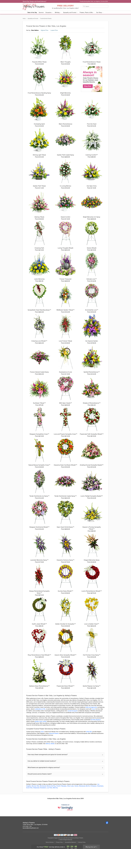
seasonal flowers (54, 733)
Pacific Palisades (61, 786)
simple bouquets (72, 711)
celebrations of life (40, 709)
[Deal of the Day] (92, 79)
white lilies (89, 731)
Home (24, 18)
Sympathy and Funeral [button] (70, 12)
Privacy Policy (59, 842)
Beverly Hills (35, 786)
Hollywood (36, 788)
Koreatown (43, 788)
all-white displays (96, 719)
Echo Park (29, 788)
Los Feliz (49, 788)
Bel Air (88, 786)
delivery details (50, 743)
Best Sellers (35, 30)
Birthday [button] (57, 12)
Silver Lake (70, 786)
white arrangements (91, 707)
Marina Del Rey (51, 786)
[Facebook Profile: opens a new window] (107, 822)
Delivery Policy (81, 842)
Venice (76, 786)
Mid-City (55, 788)
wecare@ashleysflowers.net (30, 828)
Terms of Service (50, 842)
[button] (126, 841)
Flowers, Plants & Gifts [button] (86, 12)
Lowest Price (54, 30)
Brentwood (43, 786)
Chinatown (93, 786)
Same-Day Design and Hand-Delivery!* (35, 1)
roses (93, 709)
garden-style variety (40, 721)
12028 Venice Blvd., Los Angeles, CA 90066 (35, 824)
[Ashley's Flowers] (35, 7)
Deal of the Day (32, 12)
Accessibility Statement (70, 842)
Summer (41, 12)
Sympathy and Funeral (33, 18)
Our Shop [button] (99, 12)
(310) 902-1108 (27, 826)
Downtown (100, 786)
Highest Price (44, 30)
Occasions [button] (48, 12)
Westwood (82, 786)
